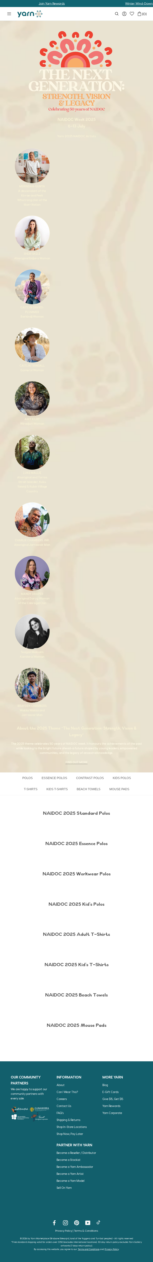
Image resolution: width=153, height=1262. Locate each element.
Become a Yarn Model (70, 1180)
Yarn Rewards (111, 1106)
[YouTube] (87, 1222)
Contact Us (64, 1106)
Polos (27, 778)
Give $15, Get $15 (112, 1099)
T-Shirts (30, 789)
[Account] (124, 14)
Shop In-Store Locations (72, 1127)
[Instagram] (65, 1222)
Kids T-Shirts (57, 789)
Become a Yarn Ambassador (75, 1166)
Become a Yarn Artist (70, 1173)
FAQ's (60, 1113)
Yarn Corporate (112, 1113)
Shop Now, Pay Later (70, 1134)
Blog (105, 1085)
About (61, 1085)
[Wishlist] (132, 14)
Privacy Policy (63, 1230)
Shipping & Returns (68, 1120)
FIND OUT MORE (77, 762)
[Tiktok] (98, 1222)
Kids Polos (122, 778)
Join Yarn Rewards (35, 3)
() (144, 14)
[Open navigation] (9, 14)
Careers (62, 1099)
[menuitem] (117, 14)
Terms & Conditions (86, 1230)
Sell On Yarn (64, 1187)
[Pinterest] (76, 1222)
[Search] (117, 14)
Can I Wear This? (67, 1092)
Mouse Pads (119, 789)
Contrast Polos (90, 778)
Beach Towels (88, 789)
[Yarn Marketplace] (30, 14)
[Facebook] (54, 1222)
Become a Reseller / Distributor (76, 1152)
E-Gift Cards (110, 1092)
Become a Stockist (68, 1159)
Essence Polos (54, 778)
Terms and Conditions (88, 1249)
